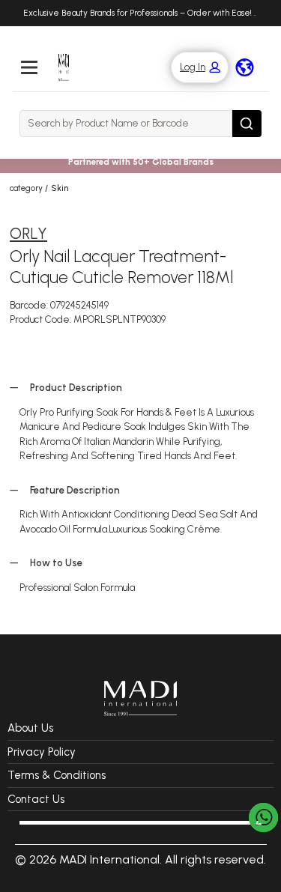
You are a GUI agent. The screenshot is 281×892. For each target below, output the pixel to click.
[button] (192, 68)
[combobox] (125, 123)
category (26, 188)
